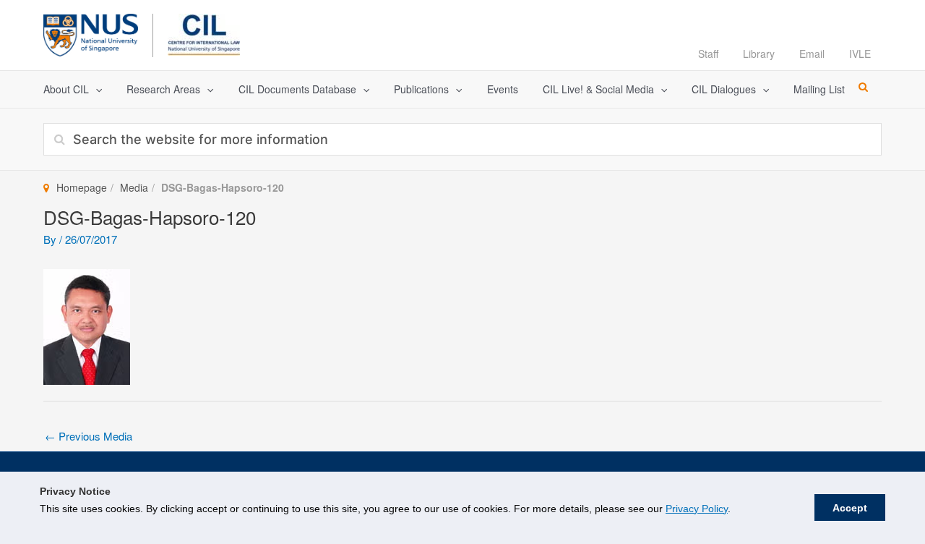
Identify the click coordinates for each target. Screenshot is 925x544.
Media (134, 187)
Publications (421, 89)
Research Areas (163, 89)
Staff (708, 53)
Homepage (81, 187)
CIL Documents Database (297, 89)
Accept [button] (849, 508)
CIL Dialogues (724, 89)
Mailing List (819, 89)
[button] (95, 89)
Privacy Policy (697, 508)
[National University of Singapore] (90, 33)
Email (812, 53)
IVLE (860, 53)
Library (759, 53)
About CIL (66, 89)
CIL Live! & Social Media (598, 89)
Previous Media (88, 435)
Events (502, 89)
